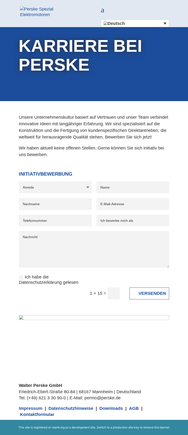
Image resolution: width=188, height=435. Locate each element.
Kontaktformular (37, 414)
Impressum (30, 408)
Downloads (111, 408)
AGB (134, 408)
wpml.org (58, 427)
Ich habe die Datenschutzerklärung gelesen (48, 280)
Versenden (152, 293)
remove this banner (156, 427)
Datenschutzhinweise (70, 408)
